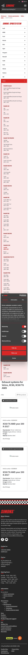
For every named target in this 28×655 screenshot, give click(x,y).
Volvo (22, 16)
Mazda (4, 40)
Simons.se (3, 16)
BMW (3, 32)
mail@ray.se (4, 551)
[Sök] (25, 9)
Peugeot (4, 52)
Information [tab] (14, 299)
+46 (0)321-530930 (5, 550)
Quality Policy (4, 649)
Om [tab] (23, 299)
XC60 (2, 18)
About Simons (4, 600)
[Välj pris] (19, 1)
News (2, 613)
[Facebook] (2, 540)
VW (3, 77)
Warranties (4, 631)
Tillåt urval (14, 353)
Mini (3, 44)
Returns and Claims (6, 629)
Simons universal (7, 596)
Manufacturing (7, 604)
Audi (3, 28)
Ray (4, 597)
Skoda (4, 68)
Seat (3, 64)
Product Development (11, 606)
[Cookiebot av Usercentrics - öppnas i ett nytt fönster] (19, 296)
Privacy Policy (15, 649)
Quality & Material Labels (12, 610)
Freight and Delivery (6, 628)
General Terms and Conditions (9, 626)
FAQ (2, 622)
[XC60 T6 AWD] (14, 23)
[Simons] (8, 5)
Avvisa (14, 358)
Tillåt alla (14, 348)
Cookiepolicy (4, 651)
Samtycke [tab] (5, 299)
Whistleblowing (5, 653)
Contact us (3, 617)
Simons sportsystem (13, 16)
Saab (3, 60)
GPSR (12, 651)
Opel (3, 48)
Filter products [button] (22, 395)
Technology (9, 608)
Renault (4, 56)
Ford (3, 36)
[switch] (24, 331)
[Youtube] (6, 540)
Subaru (4, 73)
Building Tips (4, 624)
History (5, 602)
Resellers (3, 615)
